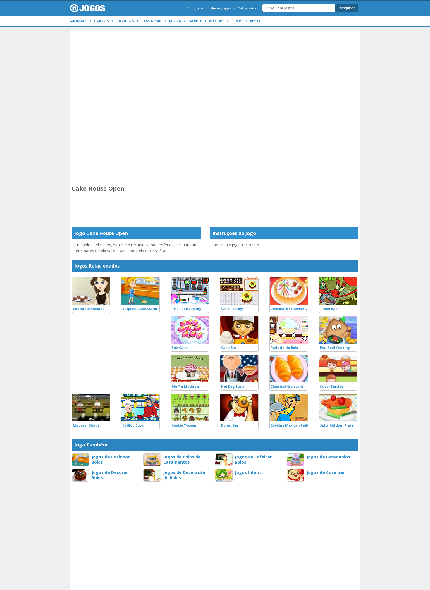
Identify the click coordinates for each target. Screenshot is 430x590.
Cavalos (125, 20)
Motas (216, 20)
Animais (78, 20)
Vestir (256, 20)
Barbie (195, 20)
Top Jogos (195, 8)
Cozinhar (151, 20)
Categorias (247, 8)
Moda (175, 20)
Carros (101, 20)
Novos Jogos (220, 8)
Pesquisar (347, 8)
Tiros (236, 20)
